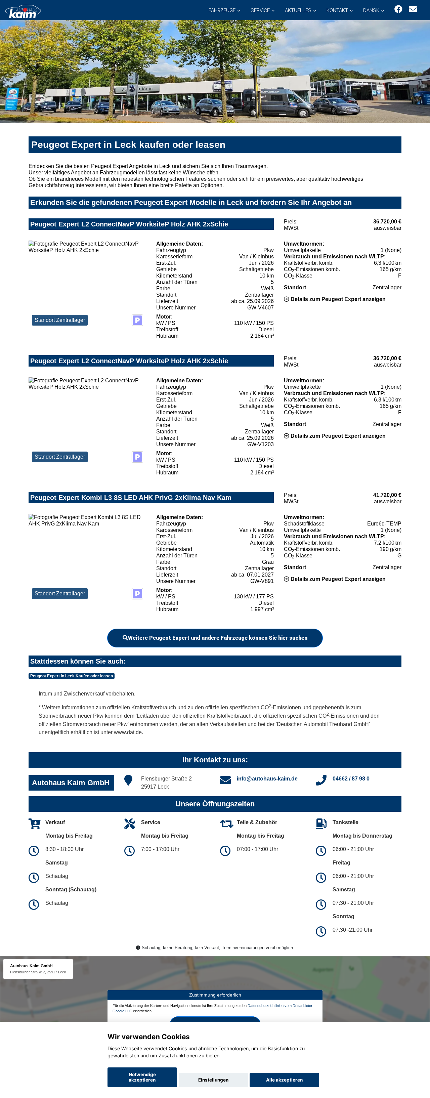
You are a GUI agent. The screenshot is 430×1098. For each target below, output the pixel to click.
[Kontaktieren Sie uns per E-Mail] (413, 9)
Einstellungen (213, 1080)
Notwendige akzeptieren (142, 1077)
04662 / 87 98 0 (351, 779)
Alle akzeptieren (284, 1080)
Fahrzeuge (222, 10)
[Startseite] (23, 10)
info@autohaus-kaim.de (267, 779)
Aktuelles (298, 10)
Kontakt (337, 10)
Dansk (371, 10)
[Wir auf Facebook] (398, 9)
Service (260, 10)
